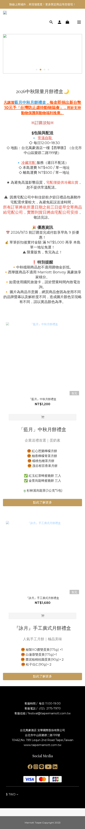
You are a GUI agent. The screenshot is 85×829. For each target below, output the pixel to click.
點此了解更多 (42, 502)
